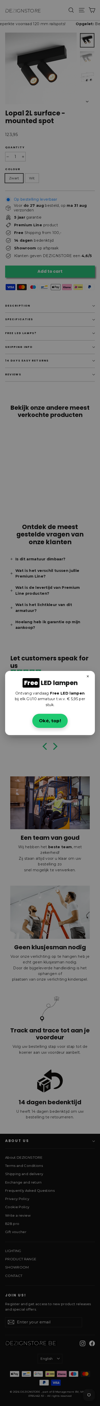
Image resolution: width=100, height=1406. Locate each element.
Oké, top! (50, 720)
